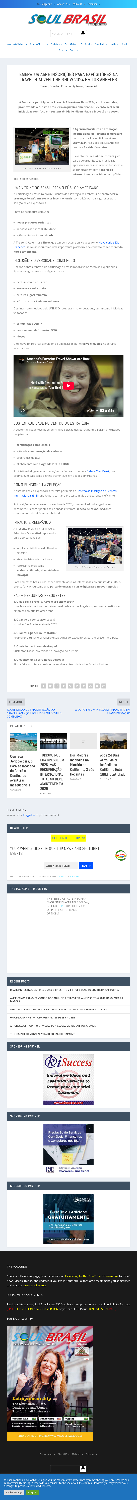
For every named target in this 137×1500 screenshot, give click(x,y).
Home (8, 44)
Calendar (92, 4)
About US (62, 4)
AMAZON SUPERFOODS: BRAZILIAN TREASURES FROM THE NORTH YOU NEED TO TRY (58, 1009)
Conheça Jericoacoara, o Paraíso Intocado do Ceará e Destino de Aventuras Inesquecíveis (22, 770)
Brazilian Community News (66, 86)
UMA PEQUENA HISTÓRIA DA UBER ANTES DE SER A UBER (42, 1017)
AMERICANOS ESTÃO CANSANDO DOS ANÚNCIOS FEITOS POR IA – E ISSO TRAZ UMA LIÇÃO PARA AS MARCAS (66, 999)
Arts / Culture (18, 44)
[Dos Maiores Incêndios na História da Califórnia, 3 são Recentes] (83, 741)
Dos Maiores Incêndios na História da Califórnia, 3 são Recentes (82, 764)
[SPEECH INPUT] (77, 33)
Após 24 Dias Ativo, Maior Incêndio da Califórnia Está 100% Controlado (113, 764)
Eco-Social (85, 44)
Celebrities (54, 44)
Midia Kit (77, 4)
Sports (61, 50)
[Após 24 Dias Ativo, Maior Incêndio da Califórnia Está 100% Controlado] (113, 741)
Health (112, 44)
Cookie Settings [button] (14, 1492)
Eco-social (91, 86)
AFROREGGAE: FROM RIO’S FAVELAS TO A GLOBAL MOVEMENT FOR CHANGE (53, 1025)
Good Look (99, 44)
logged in (29, 815)
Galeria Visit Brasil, (98, 471)
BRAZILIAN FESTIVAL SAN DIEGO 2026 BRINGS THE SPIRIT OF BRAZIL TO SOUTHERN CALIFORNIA (64, 989)
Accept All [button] (32, 1492)
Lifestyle (124, 44)
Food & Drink (70, 44)
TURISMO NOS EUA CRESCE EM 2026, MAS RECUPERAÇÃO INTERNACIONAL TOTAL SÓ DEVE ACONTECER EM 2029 (52, 772)
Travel (72, 50)
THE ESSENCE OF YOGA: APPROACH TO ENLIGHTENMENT (42, 1033)
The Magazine (44, 4)
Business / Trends (37, 44)
